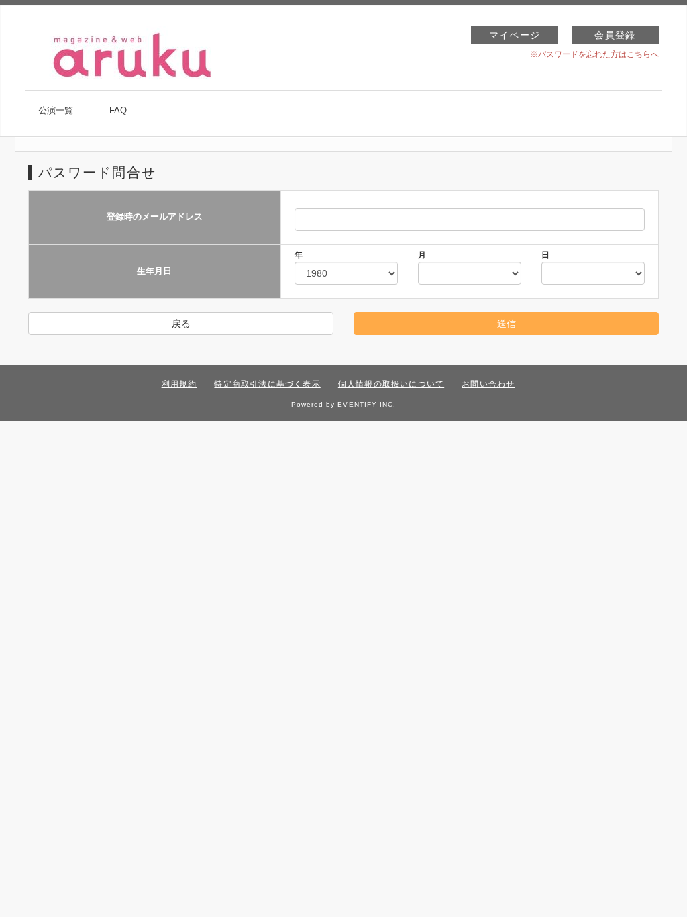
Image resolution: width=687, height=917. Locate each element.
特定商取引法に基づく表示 (267, 384)
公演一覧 (55, 110)
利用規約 (179, 384)
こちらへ (643, 54)
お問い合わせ (488, 384)
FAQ (118, 110)
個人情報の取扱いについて (391, 384)
